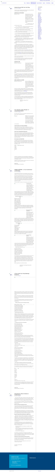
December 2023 (40, 29)
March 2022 (39, 37)
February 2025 (39, 17)
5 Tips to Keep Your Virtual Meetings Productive (21, 274)
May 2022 (39, 35)
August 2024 (39, 22)
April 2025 (39, 15)
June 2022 (39, 34)
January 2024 (39, 28)
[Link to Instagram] (53, 0)
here (27, 49)
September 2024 (40, 21)
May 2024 (39, 25)
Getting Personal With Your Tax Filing (22, 7)
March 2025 (39, 16)
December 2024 (40, 19)
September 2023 (40, 32)
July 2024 (39, 23)
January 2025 (39, 18)
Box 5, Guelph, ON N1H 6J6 (47, 0)
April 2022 (39, 36)
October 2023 (39, 31)
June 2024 (39, 24)
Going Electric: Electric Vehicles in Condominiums (21, 394)
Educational (19, 8)
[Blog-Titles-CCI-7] (10, 111)
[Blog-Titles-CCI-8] (10, 8)
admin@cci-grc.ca (42, 0)
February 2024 (39, 27)
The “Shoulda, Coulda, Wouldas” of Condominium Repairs (21, 110)
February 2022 (39, 38)
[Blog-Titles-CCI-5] (10, 274)
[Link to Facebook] (50, 0)
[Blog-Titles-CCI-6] (10, 171)
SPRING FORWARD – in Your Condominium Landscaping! (23, 170)
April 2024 (39, 26)
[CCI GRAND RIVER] (3, 3)
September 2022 (40, 33)
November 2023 (40, 30)
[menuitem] (25, 3)
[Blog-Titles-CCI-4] (10, 395)
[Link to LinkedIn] (52, 0)
